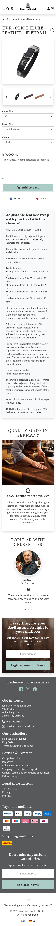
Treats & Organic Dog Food (17, 745)
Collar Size (7, 111)
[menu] (28, 920)
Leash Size (7, 124)
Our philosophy (11, 758)
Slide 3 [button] (31, 609)
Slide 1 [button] (25, 609)
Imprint (6, 795)
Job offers (7, 762)
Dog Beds (7, 742)
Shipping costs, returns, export (19, 769)
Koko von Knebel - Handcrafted (23, 19)
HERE (17, 402)
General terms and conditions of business (25, 772)
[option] (17, 96)
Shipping (20, 159)
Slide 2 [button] (28, 609)
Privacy (6, 792)
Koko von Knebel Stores (15, 765)
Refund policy (9, 776)
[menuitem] (32, 920)
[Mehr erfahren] (52, 30)
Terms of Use (9, 788)
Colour (5, 137)
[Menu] (3, 8)
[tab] (25, 609)
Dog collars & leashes (14, 738)
